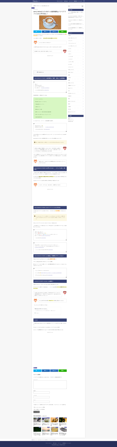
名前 (34, 390)
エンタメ (69, 48)
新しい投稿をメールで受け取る (39, 409)
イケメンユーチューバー (72, 43)
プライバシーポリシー (60, 1)
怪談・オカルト (70, 72)
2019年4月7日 (46, 90)
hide (43, 72)
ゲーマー (69, 51)
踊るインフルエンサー (71, 101)
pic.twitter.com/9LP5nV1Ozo (39, 247)
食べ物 (69, 109)
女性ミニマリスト (71, 69)
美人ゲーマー (70, 88)
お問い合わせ (66, 1)
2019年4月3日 (47, 129)
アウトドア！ (70, 40)
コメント (35, 379)
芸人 (69, 90)
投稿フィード (70, 118)
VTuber (69, 35)
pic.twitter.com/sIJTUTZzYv (46, 235)
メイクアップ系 (70, 61)
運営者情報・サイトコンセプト (78, 1)
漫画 (69, 80)
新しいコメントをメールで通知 (39, 407)
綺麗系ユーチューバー (71, 85)
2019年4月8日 (50, 275)
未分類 (69, 77)
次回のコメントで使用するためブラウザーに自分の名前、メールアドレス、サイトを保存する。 (50, 404)
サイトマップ (71, 1)
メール (35, 395)
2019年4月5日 (50, 249)
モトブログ (70, 64)
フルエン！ (36, 1)
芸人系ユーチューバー (71, 93)
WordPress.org (70, 121)
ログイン (69, 117)
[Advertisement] (50, 64)
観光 (69, 98)
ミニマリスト (70, 59)
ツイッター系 (70, 56)
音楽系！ (69, 106)
